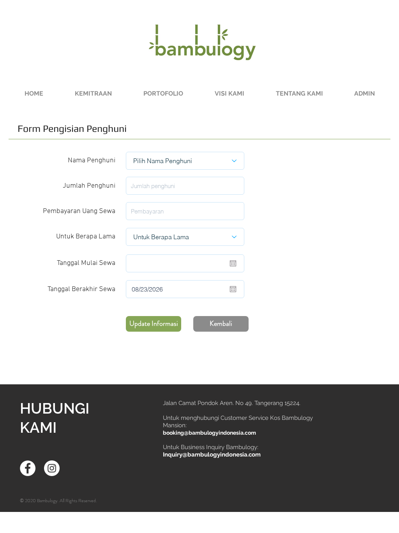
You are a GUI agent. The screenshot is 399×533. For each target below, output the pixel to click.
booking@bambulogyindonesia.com (209, 433)
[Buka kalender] (233, 263)
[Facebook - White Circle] (27, 468)
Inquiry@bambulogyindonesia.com (212, 454)
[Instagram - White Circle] (52, 468)
